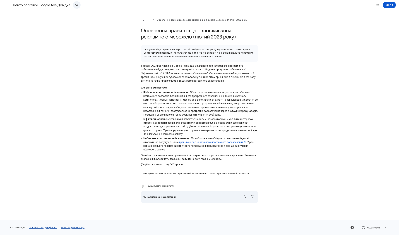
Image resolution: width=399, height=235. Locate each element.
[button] (5, 5)
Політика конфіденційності (43, 227)
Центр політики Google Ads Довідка (41, 5)
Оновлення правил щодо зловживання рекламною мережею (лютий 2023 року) (202, 20)
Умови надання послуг (72, 227)
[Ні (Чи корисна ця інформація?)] (252, 197)
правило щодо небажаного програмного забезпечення (211, 142)
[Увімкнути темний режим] (352, 227)
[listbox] (374, 227)
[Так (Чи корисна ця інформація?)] (244, 197)
